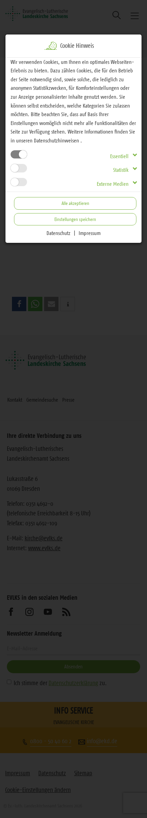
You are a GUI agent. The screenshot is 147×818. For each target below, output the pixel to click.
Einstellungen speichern (75, 219)
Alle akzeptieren (75, 203)
